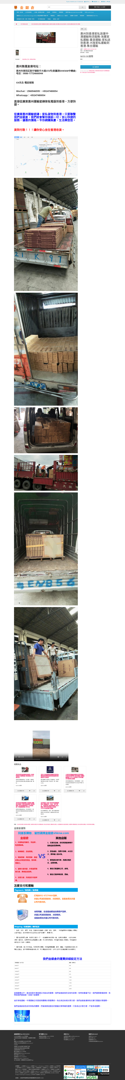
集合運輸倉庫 (40, 824)
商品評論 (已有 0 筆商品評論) (29, 59)
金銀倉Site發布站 (54, 1067)
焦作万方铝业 (18, 1071)
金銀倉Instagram (35, 1071)
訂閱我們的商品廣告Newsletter (96, 1041)
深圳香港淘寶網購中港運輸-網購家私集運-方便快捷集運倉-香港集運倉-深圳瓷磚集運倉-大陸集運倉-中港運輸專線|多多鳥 (25, 805)
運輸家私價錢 (54, 824)
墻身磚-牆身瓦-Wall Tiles (92, 15)
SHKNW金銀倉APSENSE (46, 1071)
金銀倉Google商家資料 (55, 1066)
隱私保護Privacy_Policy (19, 1055)
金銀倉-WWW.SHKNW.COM (90, 49)
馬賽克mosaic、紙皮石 (62, 15)
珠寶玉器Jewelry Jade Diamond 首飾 (74, 12)
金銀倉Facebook (45, 1069)
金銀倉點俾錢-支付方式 (19, 1050)
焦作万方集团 (26, 1071)
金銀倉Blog (45, 1067)
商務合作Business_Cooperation (21, 1058)
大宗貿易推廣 (28, 12)
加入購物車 (96, 67)
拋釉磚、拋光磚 (73, 15)
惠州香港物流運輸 (82, 824)
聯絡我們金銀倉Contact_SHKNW (46, 1036)
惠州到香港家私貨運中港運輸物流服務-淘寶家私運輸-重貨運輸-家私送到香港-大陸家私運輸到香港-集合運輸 (55, 24)
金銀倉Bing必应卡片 (24, 1073)
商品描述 (17, 59)
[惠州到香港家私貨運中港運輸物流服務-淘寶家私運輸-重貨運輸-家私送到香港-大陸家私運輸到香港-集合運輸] (46, 37)
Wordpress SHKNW (43, 1066)
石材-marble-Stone (89, 12)
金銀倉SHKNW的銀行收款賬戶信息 (22, 1046)
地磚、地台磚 (20, 12)
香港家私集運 (27, 824)
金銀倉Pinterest (25, 1066)
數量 (81, 59)
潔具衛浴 (54, 12)
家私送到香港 (47, 824)
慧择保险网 (47, 1073)
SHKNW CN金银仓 (35, 1074)
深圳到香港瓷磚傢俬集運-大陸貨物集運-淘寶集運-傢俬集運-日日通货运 (25, 776)
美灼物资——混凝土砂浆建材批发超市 (31, 1069)
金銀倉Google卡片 (35, 1073)
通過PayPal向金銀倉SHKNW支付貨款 (22, 1041)
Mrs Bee (43, 1074)
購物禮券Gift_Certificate (69, 1038)
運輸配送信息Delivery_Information (22, 1053)
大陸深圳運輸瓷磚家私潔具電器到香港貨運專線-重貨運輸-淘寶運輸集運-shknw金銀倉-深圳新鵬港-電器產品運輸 (75, 777)
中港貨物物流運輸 (90, 824)
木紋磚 (48, 12)
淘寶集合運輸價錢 (73, 824)
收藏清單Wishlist (92, 1039)
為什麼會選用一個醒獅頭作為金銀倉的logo (23, 1060)
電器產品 (53, 15)
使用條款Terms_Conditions (20, 1056)
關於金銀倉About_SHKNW (20, 1051)
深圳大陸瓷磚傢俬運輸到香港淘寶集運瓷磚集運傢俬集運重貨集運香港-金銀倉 (50, 776)
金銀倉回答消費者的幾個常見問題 (21, 1048)
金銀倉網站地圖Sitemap (44, 1038)
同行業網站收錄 (41, 19)
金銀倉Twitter (34, 1066)
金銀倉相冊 (38, 1067)
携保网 (42, 1073)
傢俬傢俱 (82, 15)
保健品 (49, 19)
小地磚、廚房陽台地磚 (39, 12)
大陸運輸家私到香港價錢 (62, 824)
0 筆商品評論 (91, 70)
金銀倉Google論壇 (55, 1069)
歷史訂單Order (92, 1038)
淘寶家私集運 (34, 824)
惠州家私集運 (20, 824)
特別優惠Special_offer (69, 1039)
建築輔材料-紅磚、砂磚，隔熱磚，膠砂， (26, 19)
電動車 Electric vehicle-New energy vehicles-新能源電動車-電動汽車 (32, 15)
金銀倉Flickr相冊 (30, 1067)
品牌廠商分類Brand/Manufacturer (72, 1036)
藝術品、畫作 (56, 19)
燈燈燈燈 (61, 12)
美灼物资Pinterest (21, 1067)
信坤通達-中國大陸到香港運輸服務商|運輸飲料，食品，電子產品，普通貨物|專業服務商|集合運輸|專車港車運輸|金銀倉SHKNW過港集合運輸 (50, 805)
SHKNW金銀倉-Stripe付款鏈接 (21, 1036)
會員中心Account (93, 1036)
